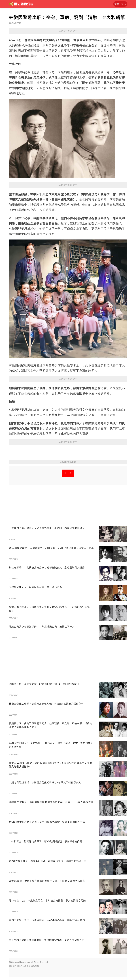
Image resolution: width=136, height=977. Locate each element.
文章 (116, 4)
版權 (37, 966)
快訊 (124, 4)
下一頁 (68, 473)
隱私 (33, 966)
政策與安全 (21, 966)
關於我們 (12, 966)
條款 (28, 966)
